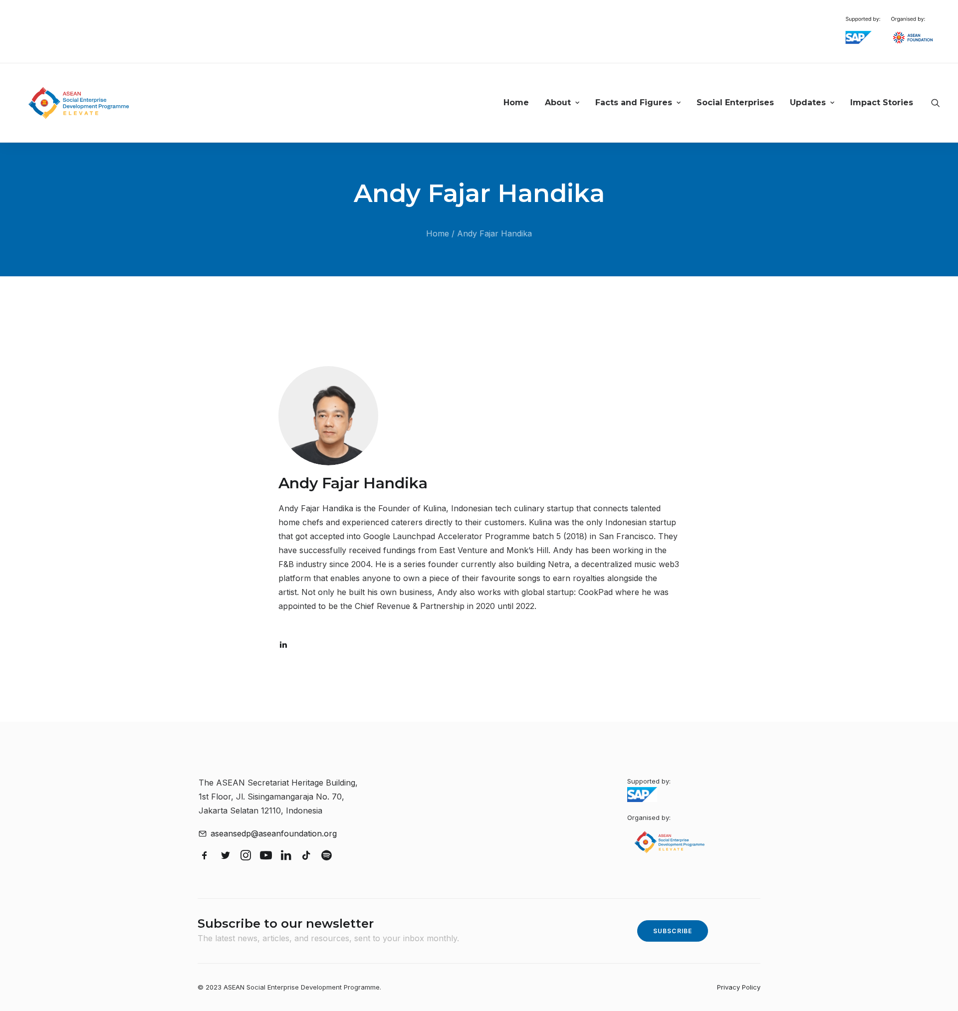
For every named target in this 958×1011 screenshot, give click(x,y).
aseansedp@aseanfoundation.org (274, 833)
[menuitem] (516, 103)
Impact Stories (881, 102)
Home (516, 102)
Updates (808, 102)
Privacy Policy (738, 987)
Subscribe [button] (673, 931)
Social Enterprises (735, 102)
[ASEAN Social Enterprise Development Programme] (79, 103)
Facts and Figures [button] (633, 102)
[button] (935, 103)
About (558, 102)
